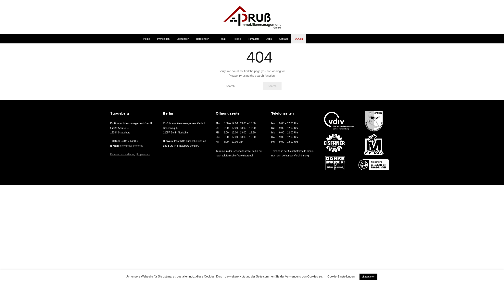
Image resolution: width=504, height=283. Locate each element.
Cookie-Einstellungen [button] (341, 276)
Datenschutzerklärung (122, 154)
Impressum (143, 154)
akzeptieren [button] (368, 276)
